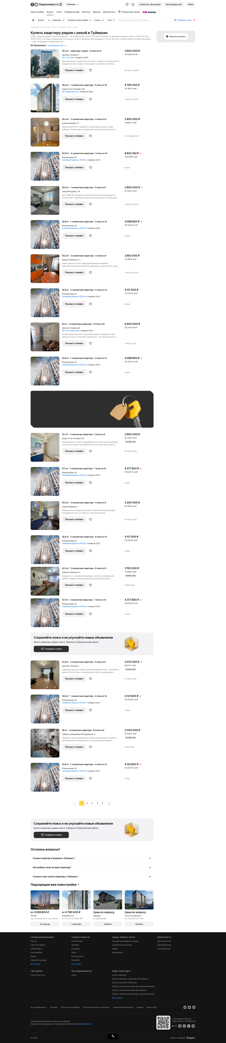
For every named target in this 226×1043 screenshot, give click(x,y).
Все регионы (117, 952)
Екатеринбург (37, 952)
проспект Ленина (69, 55)
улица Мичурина (69, 191)
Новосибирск (36, 949)
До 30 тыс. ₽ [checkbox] (42, 413)
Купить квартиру (119, 975)
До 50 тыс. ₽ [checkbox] (59, 413)
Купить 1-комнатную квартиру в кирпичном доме (133, 994)
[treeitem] (38, 12)
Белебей (75, 945)
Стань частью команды (70, 1007)
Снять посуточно (38, 975)
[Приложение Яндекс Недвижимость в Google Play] (184, 1026)
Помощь (139, 1007)
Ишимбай (75, 960)
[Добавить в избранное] (90, 70)
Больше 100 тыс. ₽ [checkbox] (45, 420)
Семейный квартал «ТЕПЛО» (74, 160)
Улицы (115, 949)
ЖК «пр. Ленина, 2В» (70, 331)
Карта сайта (151, 1007)
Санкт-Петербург (38, 945)
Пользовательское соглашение (96, 1007)
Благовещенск (77, 956)
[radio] (86, 803)
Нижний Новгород (38, 960)
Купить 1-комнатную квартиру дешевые (129, 990)
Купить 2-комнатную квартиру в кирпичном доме (133, 986)
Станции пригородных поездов (125, 941)
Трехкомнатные (164, 949)
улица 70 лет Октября (71, 89)
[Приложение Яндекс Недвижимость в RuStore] (193, 1026)
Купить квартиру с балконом (124, 983)
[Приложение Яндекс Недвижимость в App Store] (179, 1026)
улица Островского (70, 260)
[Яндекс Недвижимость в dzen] (189, 1007)
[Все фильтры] (33, 20)
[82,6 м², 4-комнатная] (46, 167)
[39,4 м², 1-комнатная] (46, 99)
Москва (34, 941)
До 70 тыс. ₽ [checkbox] (76, 413)
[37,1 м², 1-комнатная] (46, 483)
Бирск (74, 952)
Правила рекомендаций (123, 1007)
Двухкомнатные (164, 941)
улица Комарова (69, 123)
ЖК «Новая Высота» (70, 92)
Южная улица (68, 157)
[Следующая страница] (109, 803)
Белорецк (75, 949)
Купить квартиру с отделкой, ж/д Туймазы (130, 979)
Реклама (53, 1007)
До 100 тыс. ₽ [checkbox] (94, 413)
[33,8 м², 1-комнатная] (46, 236)
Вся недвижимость (39, 1007)
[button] (133, 4)
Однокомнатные (164, 945)
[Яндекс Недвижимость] (47, 4)
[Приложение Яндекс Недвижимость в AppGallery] (188, 1026)
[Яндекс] (190, 1038)
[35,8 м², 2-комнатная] (46, 304)
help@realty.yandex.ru (82, 1024)
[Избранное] (127, 4)
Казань (33, 956)
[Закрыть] (194, 20)
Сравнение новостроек (122, 945)
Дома (73, 975)
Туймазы (65, 734)
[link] (190, 4)
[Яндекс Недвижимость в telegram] (193, 1007)
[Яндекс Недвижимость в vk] (185, 1007)
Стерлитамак (77, 941)
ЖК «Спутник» (68, 57)
